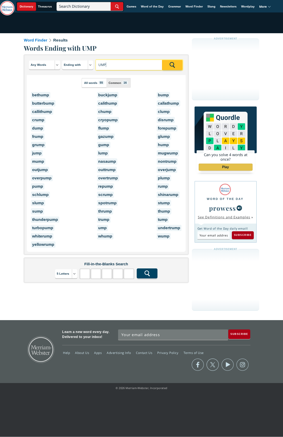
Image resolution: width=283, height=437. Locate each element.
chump (104, 111)
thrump (105, 211)
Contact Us (144, 353)
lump (103, 153)
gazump (106, 136)
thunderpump (45, 219)
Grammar (174, 6)
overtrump (108, 178)
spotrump (107, 203)
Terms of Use (194, 353)
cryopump (108, 120)
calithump (107, 103)
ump (102, 228)
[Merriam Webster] (225, 189)
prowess (222, 208)
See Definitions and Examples (224, 217)
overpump (42, 178)
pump (37, 186)
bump (163, 95)
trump (103, 219)
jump (37, 153)
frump (37, 136)
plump (164, 178)
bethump (40, 95)
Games (131, 6)
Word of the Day (152, 6)
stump (164, 203)
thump (164, 211)
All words (93, 82)
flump (103, 128)
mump (38, 161)
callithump (42, 111)
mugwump (168, 153)
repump (105, 186)
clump (164, 111)
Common (118, 82)
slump (38, 203)
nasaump (107, 161)
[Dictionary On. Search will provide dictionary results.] (36, 6)
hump (163, 145)
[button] (265, 6)
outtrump (107, 170)
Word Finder (194, 6)
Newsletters (228, 6)
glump (164, 136)
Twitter (213, 365)
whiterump (42, 236)
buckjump (107, 95)
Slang (211, 6)
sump (37, 211)
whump (105, 236)
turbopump (42, 228)
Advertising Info (119, 353)
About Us (82, 353)
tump (163, 219)
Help (67, 353)
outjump (40, 170)
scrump (105, 194)
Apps (98, 353)
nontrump (167, 161)
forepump (167, 128)
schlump (40, 194)
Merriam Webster (40, 349)
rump (163, 186)
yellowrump (43, 244)
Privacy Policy (168, 353)
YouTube (227, 365)
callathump (168, 103)
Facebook (198, 365)
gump (103, 145)
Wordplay (248, 6)
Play (225, 167)
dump (37, 128)
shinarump (168, 194)
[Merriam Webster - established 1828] (7, 5)
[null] (239, 208)
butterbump (43, 103)
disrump (166, 120)
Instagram (242, 365)
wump (163, 236)
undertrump (169, 228)
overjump (167, 170)
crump (38, 120)
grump (38, 145)
